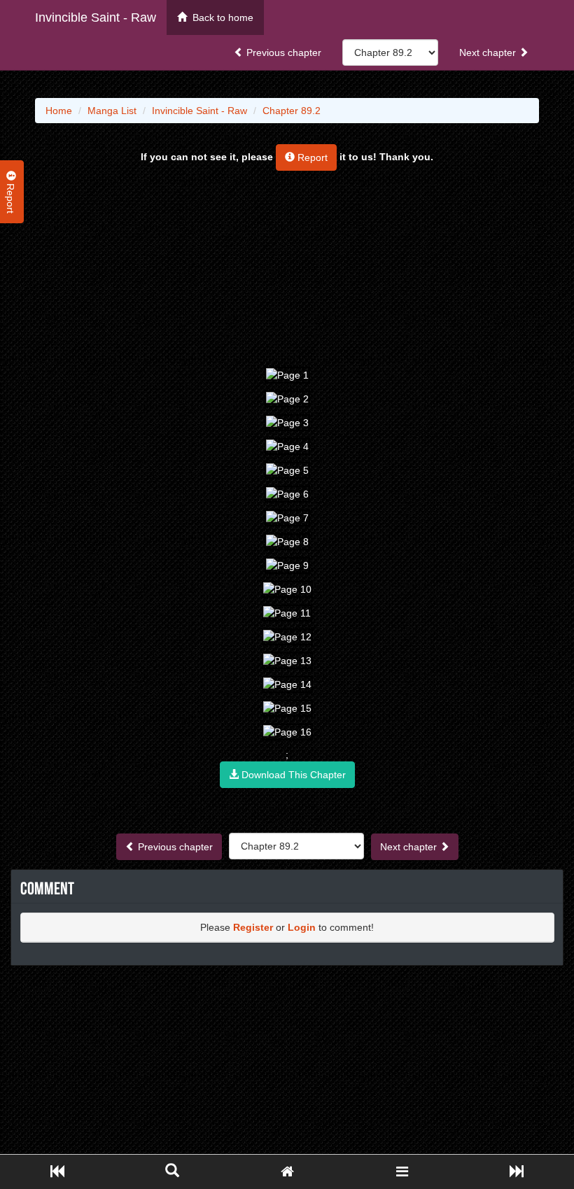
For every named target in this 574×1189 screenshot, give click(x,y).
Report (311, 157)
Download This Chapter (292, 774)
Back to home (220, 17)
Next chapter (489, 52)
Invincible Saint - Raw (95, 17)
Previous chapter (282, 52)
